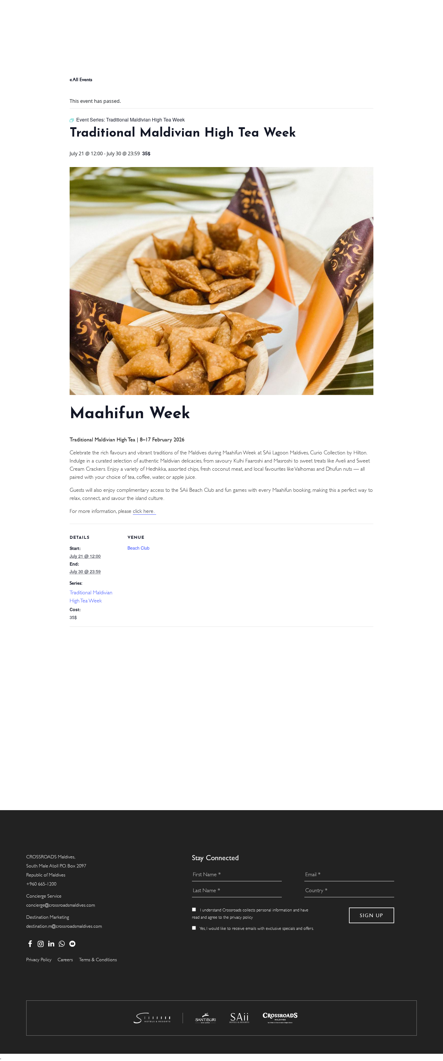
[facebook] (30, 943)
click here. (144, 511)
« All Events (81, 80)
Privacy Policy (39, 959)
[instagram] (40, 943)
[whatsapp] (61, 943)
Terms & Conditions (98, 959)
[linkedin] (51, 943)
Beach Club (138, 548)
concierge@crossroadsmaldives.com (60, 905)
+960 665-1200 (41, 884)
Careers (65, 959)
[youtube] (72, 943)
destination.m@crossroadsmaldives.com (64, 926)
